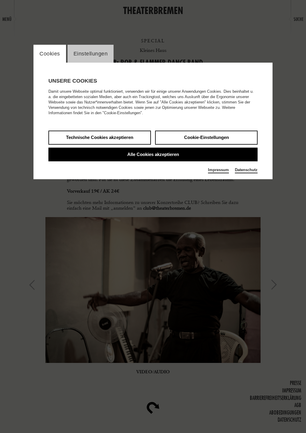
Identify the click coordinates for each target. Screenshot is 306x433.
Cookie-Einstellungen (206, 137)
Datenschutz (246, 170)
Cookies (49, 54)
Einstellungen (91, 54)
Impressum (218, 170)
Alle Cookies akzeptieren (153, 154)
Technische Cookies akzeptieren (99, 137)
